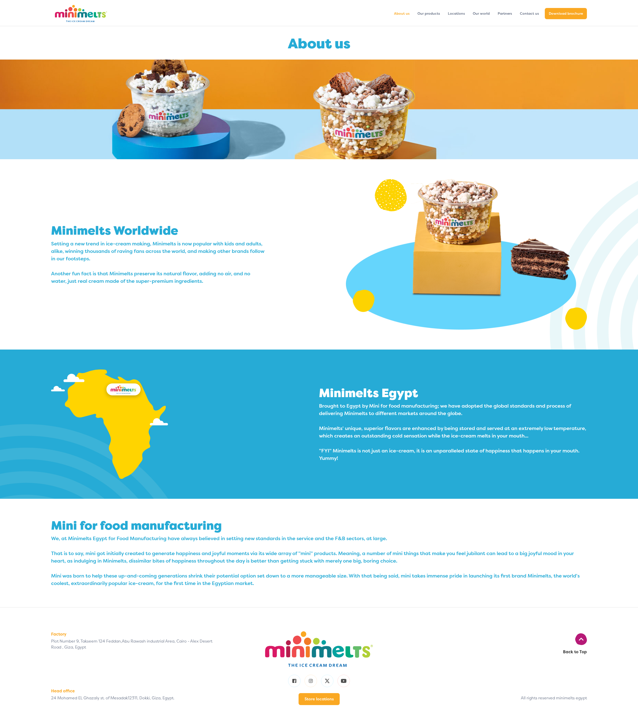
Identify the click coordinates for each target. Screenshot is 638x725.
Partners (505, 13)
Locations (456, 13)
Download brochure (566, 13)
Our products (428, 13)
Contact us (529, 13)
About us (401, 13)
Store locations (319, 699)
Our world (481, 13)
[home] (91, 13)
